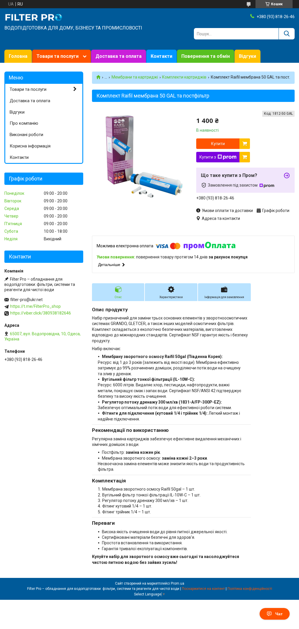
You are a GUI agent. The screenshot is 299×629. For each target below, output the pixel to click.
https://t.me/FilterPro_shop (35, 306)
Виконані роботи (26, 134)
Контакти (161, 56)
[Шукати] (287, 33)
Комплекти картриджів (184, 77)
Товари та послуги (57, 56)
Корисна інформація (30, 146)
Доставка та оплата (118, 56)
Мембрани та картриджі (135, 77)
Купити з (207, 157)
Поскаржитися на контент (203, 589)
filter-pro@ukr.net (26, 299)
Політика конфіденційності (249, 589)
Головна (18, 56)
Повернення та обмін (205, 56)
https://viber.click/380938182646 (40, 313)
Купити (218, 143)
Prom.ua (177, 583)
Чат (279, 613)
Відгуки (247, 56)
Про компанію (24, 123)
